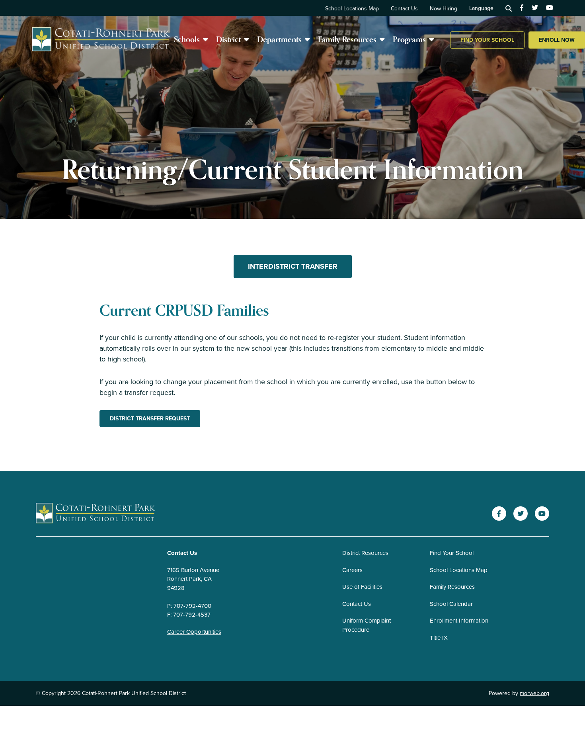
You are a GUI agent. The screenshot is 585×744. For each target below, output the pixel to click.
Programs (409, 39)
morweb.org (534, 693)
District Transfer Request (150, 418)
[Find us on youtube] (549, 8)
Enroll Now (557, 40)
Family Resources (347, 39)
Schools (187, 39)
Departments (279, 39)
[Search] (508, 8)
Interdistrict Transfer (292, 266)
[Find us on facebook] (522, 8)
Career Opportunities (194, 631)
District (228, 39)
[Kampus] (95, 514)
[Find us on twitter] (535, 8)
